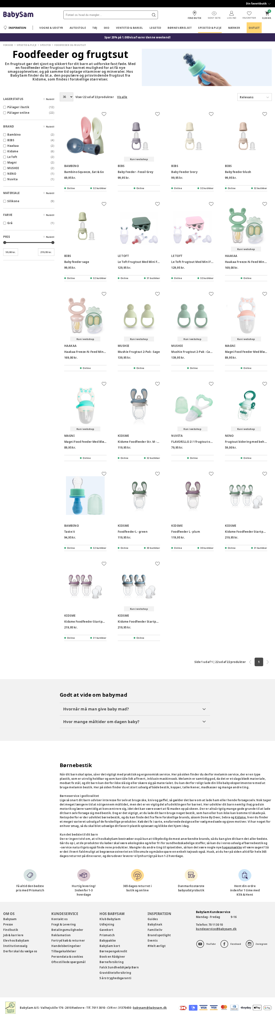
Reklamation (61, 935)
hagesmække (232, 847)
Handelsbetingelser (66, 946)
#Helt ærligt (157, 946)
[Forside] (18, 14)
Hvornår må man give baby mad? (96, 709)
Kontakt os (59, 919)
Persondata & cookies (67, 957)
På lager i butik (18, 107)
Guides (153, 919)
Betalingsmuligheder (67, 930)
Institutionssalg (15, 946)
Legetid (155, 28)
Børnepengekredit (113, 951)
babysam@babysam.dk (150, 1008)
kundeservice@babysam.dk (216, 929)
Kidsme (240, 817)
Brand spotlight (159, 935)
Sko (107, 28)
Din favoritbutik (256, 3)
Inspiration (17, 28)
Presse (8, 924)
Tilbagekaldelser (63, 951)
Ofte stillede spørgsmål (68, 962)
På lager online (18, 113)
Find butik (10, 930)
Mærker (234, 28)
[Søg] (154, 15)
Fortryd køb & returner (68, 940)
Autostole (78, 28)
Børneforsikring (111, 962)
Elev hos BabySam (16, 940)
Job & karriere (13, 935)
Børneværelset (180, 28)
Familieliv (155, 930)
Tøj (94, 28)
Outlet (254, 28)
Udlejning (106, 924)
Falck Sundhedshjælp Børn (119, 967)
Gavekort (106, 930)
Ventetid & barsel (129, 28)
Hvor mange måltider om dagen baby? (101, 721)
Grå (10, 223)
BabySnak (155, 924)
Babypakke (107, 940)
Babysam (10, 919)
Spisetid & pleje (210, 28)
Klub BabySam (110, 919)
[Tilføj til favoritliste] (104, 114)
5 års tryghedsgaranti (115, 978)
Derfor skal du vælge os (20, 951)
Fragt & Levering (63, 924)
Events (152, 940)
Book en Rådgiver (112, 957)
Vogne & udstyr (51, 28)
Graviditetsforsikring (115, 973)
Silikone (13, 201)
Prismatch (107, 935)
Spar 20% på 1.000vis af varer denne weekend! (137, 37)
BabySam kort (109, 946)
